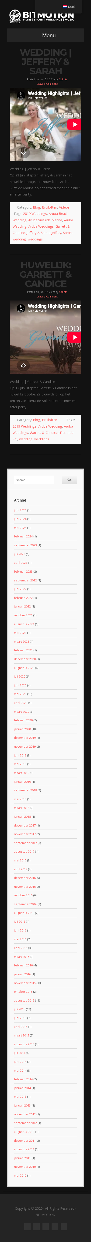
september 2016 (25, 904)
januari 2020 (22, 729)
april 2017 (20, 869)
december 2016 (25, 878)
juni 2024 (20, 519)
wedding (19, 239)
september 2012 (25, 1123)
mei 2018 (20, 799)
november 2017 (25, 834)
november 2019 (25, 746)
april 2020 (20, 703)
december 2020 (25, 659)
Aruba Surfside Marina (45, 220)
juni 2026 (20, 510)
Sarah (67, 232)
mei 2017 (20, 860)
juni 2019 (20, 755)
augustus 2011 (24, 1149)
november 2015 (25, 983)
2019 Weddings (35, 213)
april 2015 (20, 1027)
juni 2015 (20, 1018)
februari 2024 (23, 536)
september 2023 (25, 545)
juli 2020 (19, 676)
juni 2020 (20, 685)
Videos (64, 207)
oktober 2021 (23, 615)
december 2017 (25, 825)
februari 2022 (23, 598)
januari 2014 (22, 1088)
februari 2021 (23, 650)
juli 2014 (19, 1053)
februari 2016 (23, 965)
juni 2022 (20, 589)
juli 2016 (19, 921)
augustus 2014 (24, 1044)
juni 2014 (20, 1062)
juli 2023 (19, 554)
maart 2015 (21, 1035)
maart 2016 (21, 957)
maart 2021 (21, 641)
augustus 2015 (24, 1000)
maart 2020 (21, 711)
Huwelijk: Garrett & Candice (45, 274)
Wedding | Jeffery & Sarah (45, 62)
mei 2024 (20, 528)
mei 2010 (20, 1175)
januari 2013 (22, 1105)
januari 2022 (22, 606)
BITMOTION (45, 16)
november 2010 (25, 1166)
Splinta (63, 79)
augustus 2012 (24, 1132)
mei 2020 (20, 694)
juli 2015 (19, 1009)
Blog (36, 207)
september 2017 (25, 843)
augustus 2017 (24, 851)
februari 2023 (23, 571)
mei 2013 (20, 1096)
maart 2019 (21, 773)
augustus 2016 (24, 913)
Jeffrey (56, 232)
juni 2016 (20, 930)
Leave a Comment (47, 83)
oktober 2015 (23, 991)
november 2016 (25, 886)
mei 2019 (20, 764)
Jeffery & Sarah (38, 232)
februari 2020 (23, 720)
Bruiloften (49, 207)
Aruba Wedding (50, 426)
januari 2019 (22, 782)
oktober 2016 (23, 895)
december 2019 (25, 738)
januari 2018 (22, 816)
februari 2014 (23, 1079)
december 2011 (25, 1140)
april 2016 (20, 948)
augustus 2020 (24, 668)
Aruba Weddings (41, 226)
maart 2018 (21, 808)
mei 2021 (20, 633)
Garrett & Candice (44, 432)
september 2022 (25, 580)
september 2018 (25, 790)
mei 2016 (20, 939)
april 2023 (20, 562)
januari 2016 (22, 974)
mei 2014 (20, 1070)
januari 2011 (22, 1158)
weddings (35, 239)
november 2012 (25, 1114)
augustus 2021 (24, 624)
